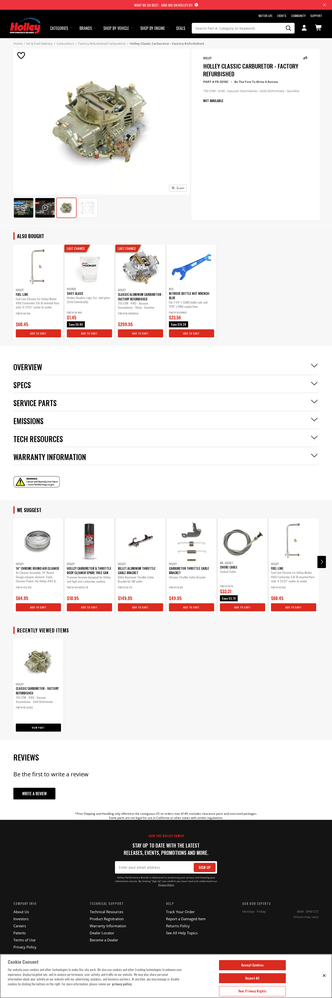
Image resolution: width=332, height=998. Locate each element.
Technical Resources (106, 911)
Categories (59, 28)
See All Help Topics (182, 932)
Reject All (252, 978)
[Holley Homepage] (26, 21)
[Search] (288, 28)
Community (298, 16)
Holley (207, 58)
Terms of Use (24, 939)
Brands (85, 28)
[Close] (324, 975)
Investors (21, 918)
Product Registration (107, 918)
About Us (21, 911)
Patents (19, 932)
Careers (19, 925)
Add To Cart (38, 333)
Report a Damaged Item (186, 918)
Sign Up (205, 867)
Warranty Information (108, 925)
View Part (38, 727)
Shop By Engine (152, 28)
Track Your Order (180, 911)
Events (281, 16)
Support (316, 16)
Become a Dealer (104, 939)
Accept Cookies (252, 965)
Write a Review (34, 794)
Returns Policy (178, 925)
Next (321, 562)
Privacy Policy (166, 884)
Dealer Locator (102, 932)
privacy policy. (122, 983)
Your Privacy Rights (252, 991)
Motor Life (265, 16)
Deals (180, 28)
